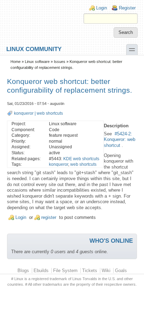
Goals (121, 270)
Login (101, 7)
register (48, 217)
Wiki (106, 270)
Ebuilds (41, 270)
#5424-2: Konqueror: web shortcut (119, 139)
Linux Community (34, 48)
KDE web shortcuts (81, 158)
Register (127, 7)
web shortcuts (50, 113)
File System (65, 270)
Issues (59, 61)
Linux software (37, 61)
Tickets (89, 270)
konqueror (24, 113)
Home (15, 61)
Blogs (23, 270)
